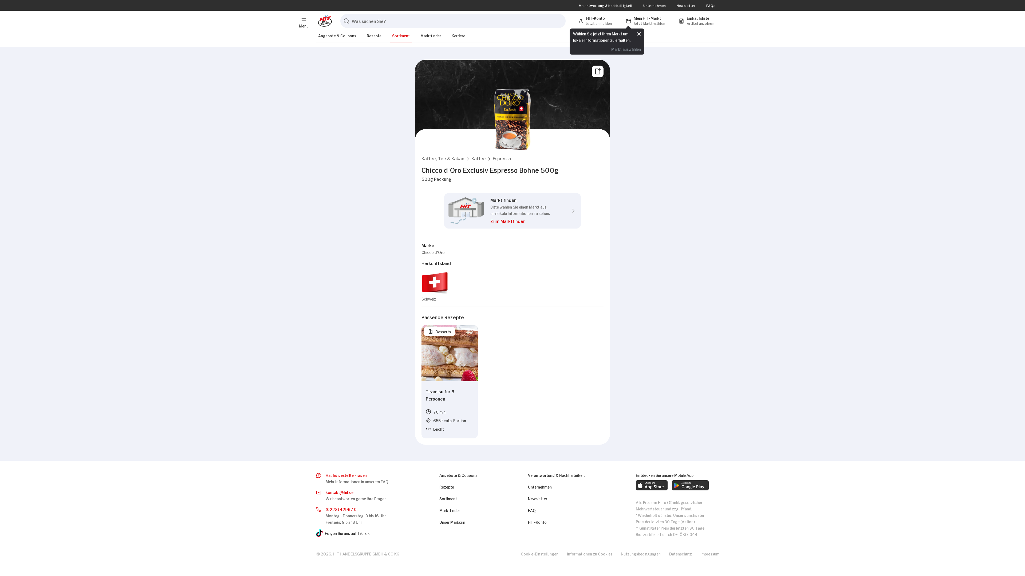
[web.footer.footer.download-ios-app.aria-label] (652, 485)
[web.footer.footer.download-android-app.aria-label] (690, 485)
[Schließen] (639, 34)
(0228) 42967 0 (341, 508)
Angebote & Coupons (337, 35)
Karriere (458, 35)
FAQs (710, 5)
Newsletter (686, 5)
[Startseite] (324, 21)
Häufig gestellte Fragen (346, 474)
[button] (442, 158)
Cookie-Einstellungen (539, 553)
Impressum (709, 553)
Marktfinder (430, 35)
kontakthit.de (339, 491)
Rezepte (374, 35)
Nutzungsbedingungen (641, 553)
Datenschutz (680, 553)
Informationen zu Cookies (589, 553)
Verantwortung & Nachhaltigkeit (606, 5)
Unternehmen (654, 5)
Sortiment (401, 35)
